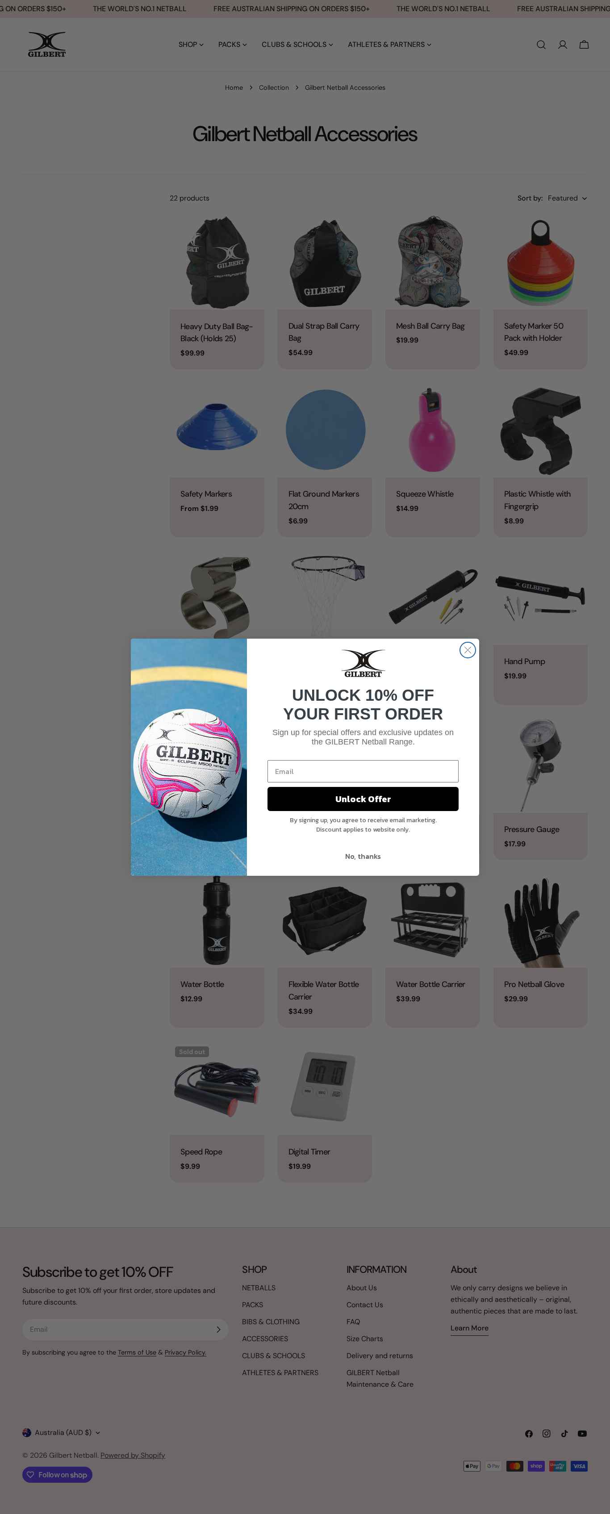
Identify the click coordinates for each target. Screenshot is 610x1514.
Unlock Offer (363, 799)
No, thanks (363, 856)
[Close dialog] (468, 650)
